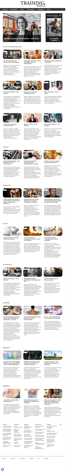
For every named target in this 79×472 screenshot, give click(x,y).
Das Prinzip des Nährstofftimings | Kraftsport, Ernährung (28, 435)
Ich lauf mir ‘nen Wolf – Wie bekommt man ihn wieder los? (18, 439)
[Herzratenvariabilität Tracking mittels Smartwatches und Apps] (32, 154)
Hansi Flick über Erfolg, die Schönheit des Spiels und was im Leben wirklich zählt (52, 201)
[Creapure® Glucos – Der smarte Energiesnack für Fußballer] (53, 355)
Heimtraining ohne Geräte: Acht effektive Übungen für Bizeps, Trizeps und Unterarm (11, 201)
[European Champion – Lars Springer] (53, 117)
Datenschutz (22, 458)
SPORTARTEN (13, 9)
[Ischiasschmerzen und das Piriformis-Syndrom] (12, 231)
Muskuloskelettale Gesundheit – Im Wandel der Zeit (32, 280)
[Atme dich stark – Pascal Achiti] (53, 85)
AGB (38, 458)
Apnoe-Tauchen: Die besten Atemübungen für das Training (18, 435)
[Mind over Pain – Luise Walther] (32, 117)
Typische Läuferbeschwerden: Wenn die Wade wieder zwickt (40, 443)
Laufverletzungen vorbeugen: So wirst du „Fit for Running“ (32, 239)
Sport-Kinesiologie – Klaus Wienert (11, 92)
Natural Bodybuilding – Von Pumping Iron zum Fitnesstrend (11, 162)
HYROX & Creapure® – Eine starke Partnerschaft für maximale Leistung (32, 363)
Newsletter (46, 458)
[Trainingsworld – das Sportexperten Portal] (32, 4)
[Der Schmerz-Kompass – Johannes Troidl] (12, 117)
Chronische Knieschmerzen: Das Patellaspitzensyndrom (39, 447)
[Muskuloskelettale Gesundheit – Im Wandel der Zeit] (32, 272)
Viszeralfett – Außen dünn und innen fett (11, 400)
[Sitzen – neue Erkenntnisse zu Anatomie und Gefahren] (53, 310)
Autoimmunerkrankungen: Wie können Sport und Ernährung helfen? (28, 442)
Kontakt (31, 458)
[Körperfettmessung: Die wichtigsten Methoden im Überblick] (32, 393)
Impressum (13, 458)
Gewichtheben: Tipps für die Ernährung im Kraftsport (28, 446)
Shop (48, 9)
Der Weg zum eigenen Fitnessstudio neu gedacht (11, 61)
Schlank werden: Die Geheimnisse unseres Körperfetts (51, 445)
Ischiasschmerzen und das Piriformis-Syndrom (11, 238)
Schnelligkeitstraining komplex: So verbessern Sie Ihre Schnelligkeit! (7, 430)
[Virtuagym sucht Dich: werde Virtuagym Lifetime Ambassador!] (32, 54)
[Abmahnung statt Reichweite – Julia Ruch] (53, 54)
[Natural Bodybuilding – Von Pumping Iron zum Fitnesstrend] (12, 154)
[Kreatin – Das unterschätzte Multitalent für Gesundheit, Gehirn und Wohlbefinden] (12, 355)
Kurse (22, 9)
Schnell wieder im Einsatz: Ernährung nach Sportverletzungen (28, 431)
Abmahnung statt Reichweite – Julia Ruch (21, 38)
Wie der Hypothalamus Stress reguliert (51, 279)
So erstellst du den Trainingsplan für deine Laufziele (51, 239)
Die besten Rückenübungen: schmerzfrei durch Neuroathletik (32, 318)
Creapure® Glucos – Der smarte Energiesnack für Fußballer (51, 363)
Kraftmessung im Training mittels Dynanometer (51, 161)
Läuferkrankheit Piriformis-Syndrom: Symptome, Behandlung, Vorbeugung (40, 439)
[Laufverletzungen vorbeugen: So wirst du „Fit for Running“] (32, 231)
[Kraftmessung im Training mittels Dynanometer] (53, 154)
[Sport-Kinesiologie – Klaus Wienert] (12, 85)
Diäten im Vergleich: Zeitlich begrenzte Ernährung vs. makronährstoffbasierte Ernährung (52, 402)
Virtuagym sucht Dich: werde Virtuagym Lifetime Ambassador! (32, 62)
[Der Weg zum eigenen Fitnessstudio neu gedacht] (12, 54)
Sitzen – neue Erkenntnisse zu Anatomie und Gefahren (52, 317)
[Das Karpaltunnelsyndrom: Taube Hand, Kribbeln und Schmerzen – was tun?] (12, 310)
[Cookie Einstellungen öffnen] (2, 470)
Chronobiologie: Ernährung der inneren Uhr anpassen (28, 427)
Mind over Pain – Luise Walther (30, 124)
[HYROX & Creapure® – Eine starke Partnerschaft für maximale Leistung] (32, 355)
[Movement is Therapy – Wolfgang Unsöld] (32, 85)
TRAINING (4, 9)
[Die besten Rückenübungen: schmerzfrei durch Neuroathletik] (32, 310)
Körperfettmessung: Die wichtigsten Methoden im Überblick (31, 401)
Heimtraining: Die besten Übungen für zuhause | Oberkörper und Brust (31, 201)
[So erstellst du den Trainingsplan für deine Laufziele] (53, 231)
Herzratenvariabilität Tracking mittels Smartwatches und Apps (31, 162)
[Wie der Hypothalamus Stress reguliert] (53, 272)
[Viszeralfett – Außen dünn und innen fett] (12, 393)
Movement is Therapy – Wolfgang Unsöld (31, 92)
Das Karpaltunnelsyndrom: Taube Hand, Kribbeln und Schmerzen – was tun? (11, 318)
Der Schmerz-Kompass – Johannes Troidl (10, 124)
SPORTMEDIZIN (30, 9)
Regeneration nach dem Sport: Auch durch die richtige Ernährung (7, 438)
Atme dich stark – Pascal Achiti (51, 92)
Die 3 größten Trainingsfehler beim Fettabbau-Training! (6, 442)
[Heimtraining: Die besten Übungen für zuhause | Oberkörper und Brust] (32, 193)
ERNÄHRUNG (40, 9)
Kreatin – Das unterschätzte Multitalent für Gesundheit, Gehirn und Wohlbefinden (11, 363)
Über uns (4, 458)
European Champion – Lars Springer (52, 124)
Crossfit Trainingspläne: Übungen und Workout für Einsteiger (7, 434)
